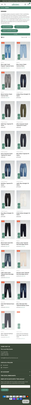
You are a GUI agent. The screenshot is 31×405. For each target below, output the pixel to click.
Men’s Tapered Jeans (9, 30)
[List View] (3, 37)
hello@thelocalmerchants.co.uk (9, 358)
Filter (15, 34)
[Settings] (25, 4)
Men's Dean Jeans (21, 26)
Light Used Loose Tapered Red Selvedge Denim (7, 274)
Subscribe (4, 389)
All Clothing (7, 26)
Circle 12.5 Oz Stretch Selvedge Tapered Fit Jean (22, 335)
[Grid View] (2, 37)
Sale (3, 42)
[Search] (4, 4)
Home (2, 7)
